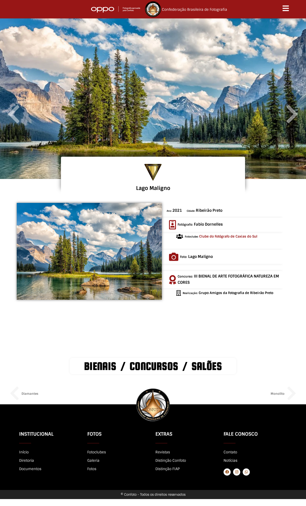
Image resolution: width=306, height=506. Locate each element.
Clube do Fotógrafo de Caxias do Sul (228, 236)
